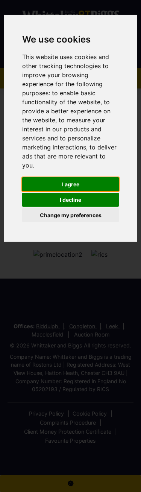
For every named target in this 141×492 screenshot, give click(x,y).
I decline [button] (70, 199)
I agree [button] (70, 184)
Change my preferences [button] (71, 215)
